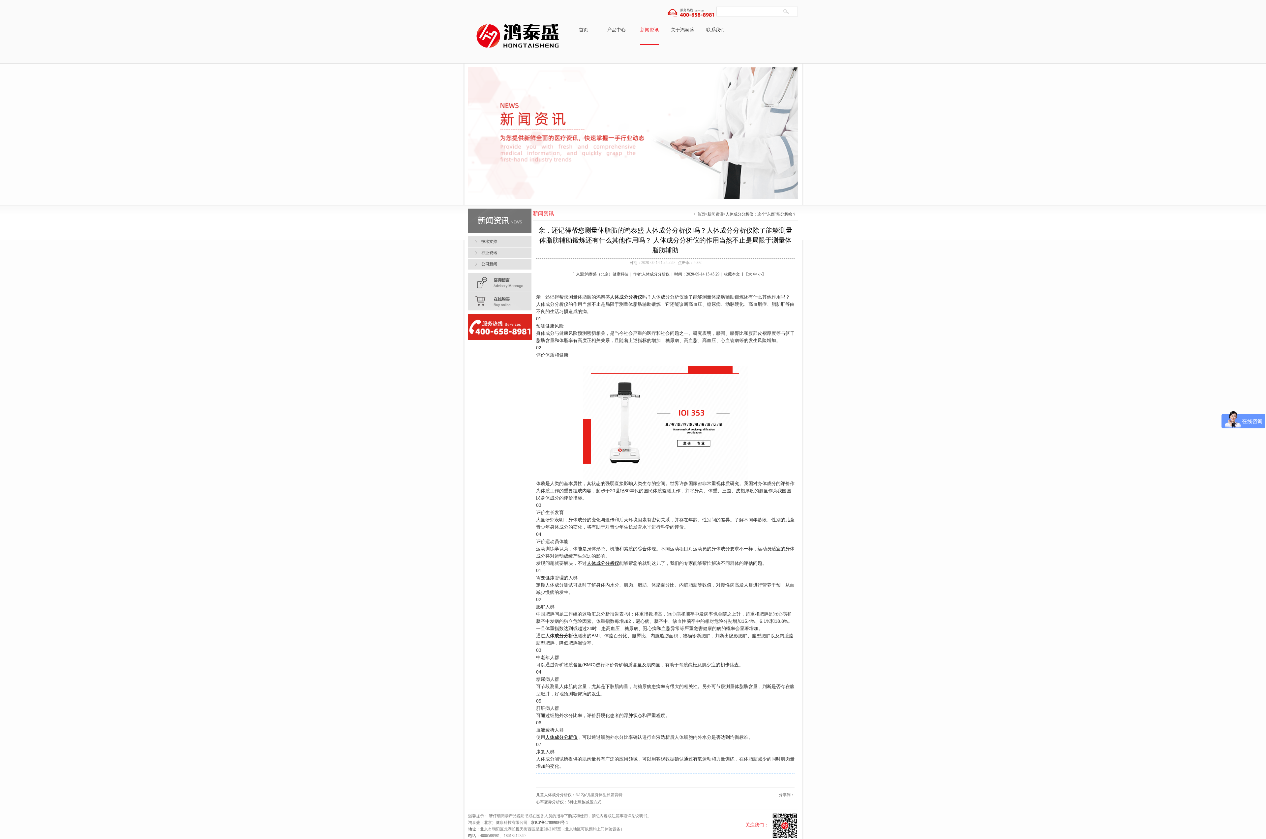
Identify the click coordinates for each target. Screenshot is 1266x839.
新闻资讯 (649, 29)
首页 (583, 29)
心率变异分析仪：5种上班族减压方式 (568, 802)
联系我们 (715, 29)
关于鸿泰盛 (682, 29)
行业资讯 (489, 252)
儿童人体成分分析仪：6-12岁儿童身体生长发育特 (579, 795)
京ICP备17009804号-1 (549, 822)
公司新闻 (489, 264)
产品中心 (616, 29)
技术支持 (489, 241)
